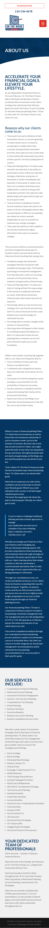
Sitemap (22, 924)
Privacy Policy (34, 924)
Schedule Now (24, 6)
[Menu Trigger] (43, 23)
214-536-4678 (23, 11)
